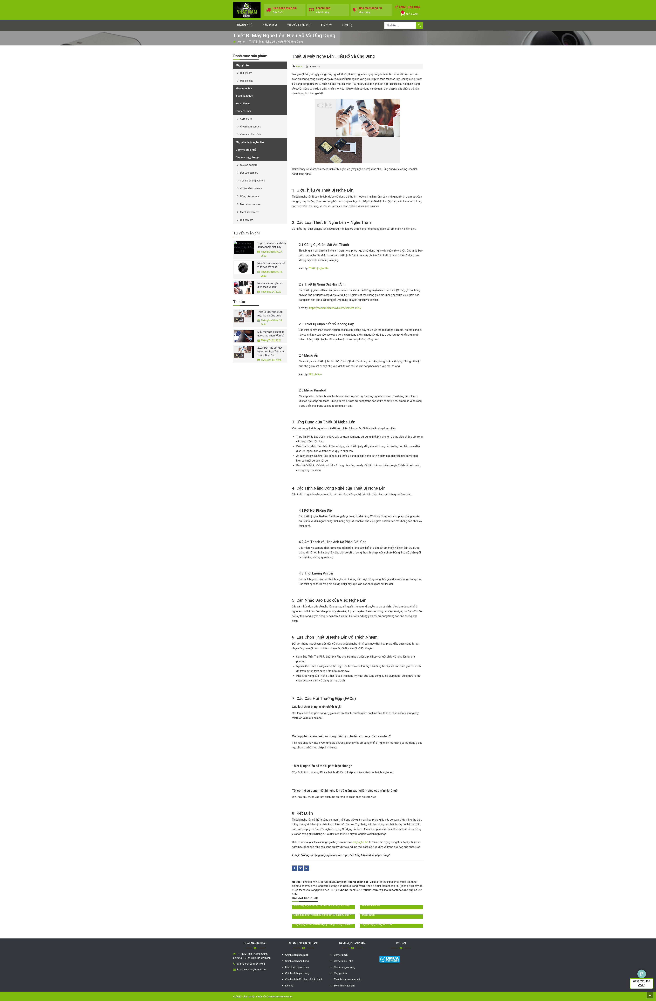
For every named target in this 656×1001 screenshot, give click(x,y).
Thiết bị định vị (244, 96)
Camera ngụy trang (247, 157)
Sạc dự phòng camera (252, 180)
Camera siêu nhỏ (246, 149)
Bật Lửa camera (249, 172)
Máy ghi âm (242, 65)
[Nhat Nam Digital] (247, 9)
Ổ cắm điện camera (251, 188)
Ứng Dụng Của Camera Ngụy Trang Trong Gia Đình (323, 924)
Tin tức (326, 25)
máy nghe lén (360, 842)
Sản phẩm (270, 25)
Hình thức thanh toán (297, 967)
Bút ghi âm (315, 374)
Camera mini (243, 111)
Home (241, 41)
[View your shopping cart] (402, 12)
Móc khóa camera (250, 204)
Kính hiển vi (242, 103)
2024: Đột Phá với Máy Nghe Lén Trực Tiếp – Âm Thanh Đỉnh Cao (271, 351)
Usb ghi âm (246, 80)
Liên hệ (347, 25)
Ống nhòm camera (250, 126)
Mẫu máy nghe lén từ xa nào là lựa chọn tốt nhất (322, 905)
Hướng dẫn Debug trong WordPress (350, 886)
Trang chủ (244, 25)
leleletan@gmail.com (255, 969)
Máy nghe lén (244, 88)
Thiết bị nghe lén (319, 268)
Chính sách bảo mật (296, 954)
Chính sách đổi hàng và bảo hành (304, 979)
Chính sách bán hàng (297, 961)
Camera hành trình (250, 134)
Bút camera (246, 219)
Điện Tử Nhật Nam (344, 985)
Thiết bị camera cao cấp (347, 979)
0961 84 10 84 (257, 963)
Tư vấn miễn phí (298, 25)
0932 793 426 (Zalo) (641, 983)
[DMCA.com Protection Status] (389, 959)
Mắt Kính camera (249, 212)
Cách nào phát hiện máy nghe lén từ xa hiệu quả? (322, 914)
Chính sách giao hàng (297, 973)
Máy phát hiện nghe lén (250, 142)
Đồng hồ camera (249, 196)
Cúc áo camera (248, 164)
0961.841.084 (409, 7)
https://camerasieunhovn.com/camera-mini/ (335, 308)
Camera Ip (246, 118)
